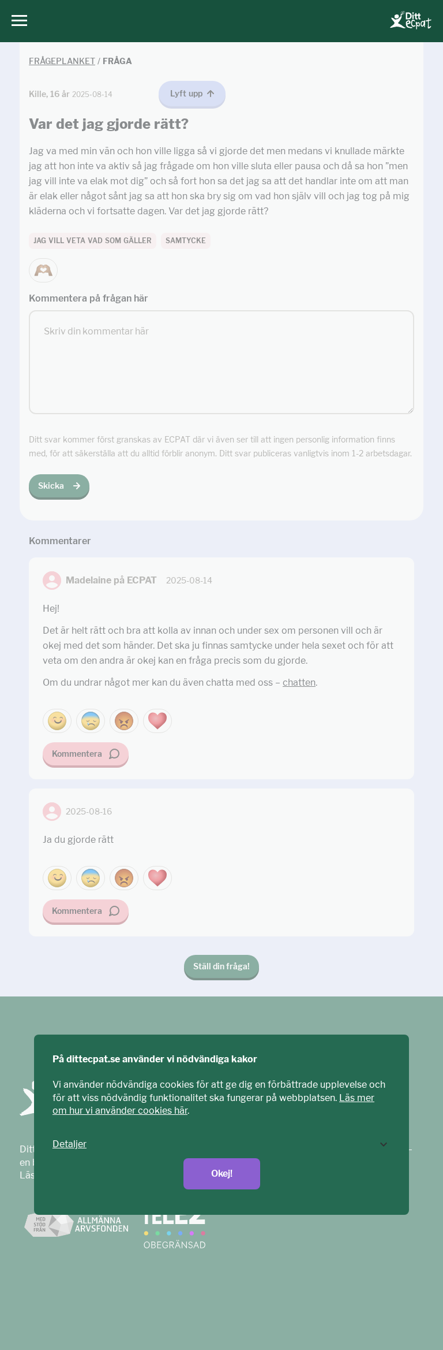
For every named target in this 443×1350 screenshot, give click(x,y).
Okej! (221, 1173)
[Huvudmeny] (16, 21)
